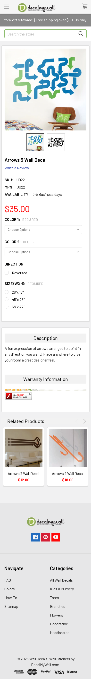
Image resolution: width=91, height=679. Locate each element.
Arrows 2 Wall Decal (67, 473)
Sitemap (11, 606)
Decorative (59, 623)
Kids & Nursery (62, 588)
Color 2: (22, 241)
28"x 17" (18, 292)
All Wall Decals (61, 580)
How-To (10, 597)
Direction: (15, 264)
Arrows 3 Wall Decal (23, 473)
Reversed (19, 272)
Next (84, 421)
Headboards (59, 632)
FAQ (7, 580)
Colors (9, 588)
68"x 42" (18, 306)
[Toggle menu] (6, 6)
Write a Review (17, 167)
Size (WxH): (24, 283)
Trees (54, 597)
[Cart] (86, 6)
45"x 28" (18, 299)
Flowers (56, 615)
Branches (57, 606)
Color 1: (21, 219)
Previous (77, 421)
